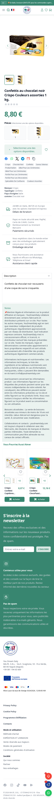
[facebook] (6, 158)
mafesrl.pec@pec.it (24, 795)
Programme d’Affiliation (14, 717)
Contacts (7, 723)
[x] (17, 158)
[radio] (15, 133)
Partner (6, 764)
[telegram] (22, 158)
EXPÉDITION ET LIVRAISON (16, 738)
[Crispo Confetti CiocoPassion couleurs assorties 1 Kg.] (39, 463)
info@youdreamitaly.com (28, 373)
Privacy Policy (9, 705)
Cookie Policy (9, 711)
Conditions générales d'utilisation (19, 750)
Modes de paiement (12, 746)
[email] (28, 158)
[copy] (33, 158)
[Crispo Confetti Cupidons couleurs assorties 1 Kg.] (15, 463)
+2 (19, 480)
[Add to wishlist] (20, 472)
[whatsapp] (11, 158)
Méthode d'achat (11, 734)
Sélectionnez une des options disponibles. (24, 149)
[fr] (13, 10)
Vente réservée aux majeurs (16, 742)
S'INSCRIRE (43, 549)
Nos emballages (10, 768)
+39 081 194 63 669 (12, 669)
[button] (5, 476)
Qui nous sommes (11, 760)
